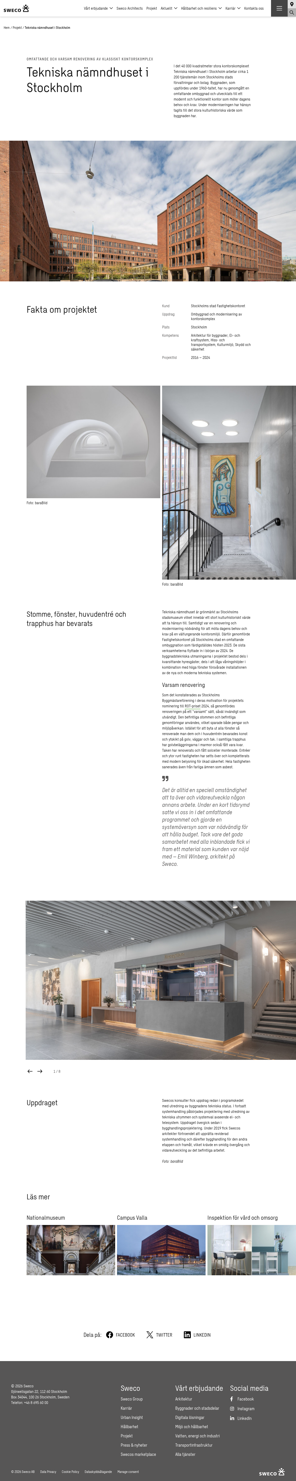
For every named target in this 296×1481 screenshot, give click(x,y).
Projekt (151, 8)
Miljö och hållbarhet (191, 1426)
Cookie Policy (70, 1472)
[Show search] (292, 12)
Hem (7, 28)
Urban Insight (132, 1417)
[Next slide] (40, 1071)
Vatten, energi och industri (197, 1435)
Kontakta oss (254, 8)
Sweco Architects (130, 8)
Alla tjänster (185, 1454)
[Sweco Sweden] (16, 8)
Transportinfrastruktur (194, 1445)
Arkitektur (183, 1398)
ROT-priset (192, 706)
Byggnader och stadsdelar (197, 1408)
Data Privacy (48, 1472)
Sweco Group (132, 1398)
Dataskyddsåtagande (98, 1472)
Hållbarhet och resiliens (199, 8)
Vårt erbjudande (96, 8)
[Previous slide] (30, 1071)
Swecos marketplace (138, 1454)
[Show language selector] (292, 4)
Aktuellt (166, 8)
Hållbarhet (129, 1426)
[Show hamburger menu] (279, 8)
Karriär (230, 8)
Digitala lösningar (189, 1417)
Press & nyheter (134, 1445)
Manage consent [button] (128, 1472)
